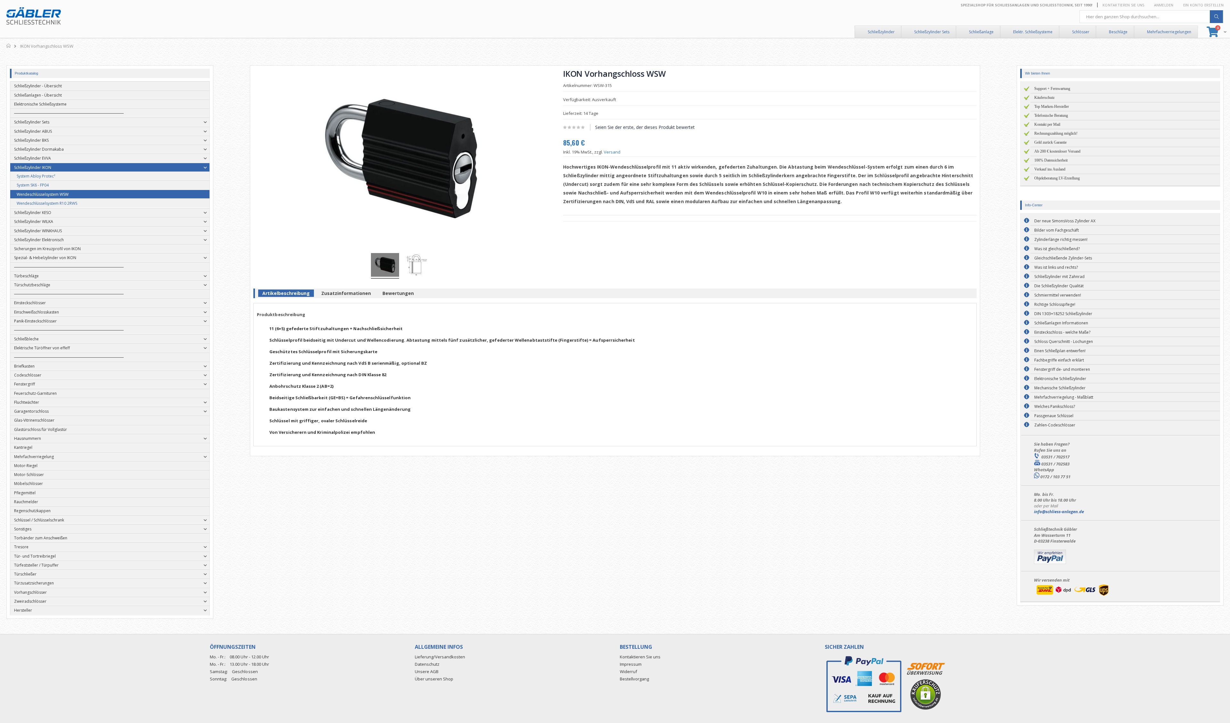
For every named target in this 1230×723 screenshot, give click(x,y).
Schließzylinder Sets (931, 32)
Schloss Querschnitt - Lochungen (1063, 341)
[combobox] (1151, 16)
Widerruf (628, 671)
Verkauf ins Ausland (1049, 169)
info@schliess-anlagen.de (1059, 511)
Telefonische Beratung (1051, 115)
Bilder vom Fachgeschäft (1056, 230)
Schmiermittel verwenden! (1057, 295)
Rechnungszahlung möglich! (1056, 133)
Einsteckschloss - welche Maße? (1062, 332)
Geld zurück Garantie (1050, 142)
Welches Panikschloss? (1054, 406)
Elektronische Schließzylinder (1060, 378)
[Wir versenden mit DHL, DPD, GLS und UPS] (1072, 596)
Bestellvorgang (634, 679)
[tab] (286, 294)
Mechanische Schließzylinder (1060, 388)
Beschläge (1118, 32)
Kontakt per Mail (1047, 124)
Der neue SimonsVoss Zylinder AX (1064, 221)
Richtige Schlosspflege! (1054, 304)
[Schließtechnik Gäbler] (33, 16)
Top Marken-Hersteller (1051, 106)
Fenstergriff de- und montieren (1062, 369)
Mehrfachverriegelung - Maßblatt (1063, 397)
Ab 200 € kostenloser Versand (1057, 151)
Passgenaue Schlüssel (1053, 415)
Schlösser (1080, 32)
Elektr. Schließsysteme (1033, 32)
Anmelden (1164, 5)
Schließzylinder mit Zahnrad (1059, 276)
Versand (612, 152)
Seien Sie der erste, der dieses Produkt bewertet (645, 127)
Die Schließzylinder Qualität (1059, 286)
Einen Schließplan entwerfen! (1060, 351)
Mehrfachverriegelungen (1169, 32)
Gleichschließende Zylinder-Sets (1063, 258)
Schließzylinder (881, 32)
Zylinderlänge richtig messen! (1060, 239)
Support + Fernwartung (1052, 88)
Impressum (631, 664)
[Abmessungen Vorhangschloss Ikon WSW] (417, 266)
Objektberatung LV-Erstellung (1057, 178)
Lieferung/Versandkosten (440, 657)
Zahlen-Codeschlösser (1054, 425)
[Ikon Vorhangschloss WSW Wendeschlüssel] (385, 266)
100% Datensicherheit (1051, 160)
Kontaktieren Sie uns (1123, 5)
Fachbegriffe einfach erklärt (1059, 360)
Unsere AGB (427, 671)
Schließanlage (981, 32)
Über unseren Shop (434, 679)
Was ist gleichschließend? (1057, 248)
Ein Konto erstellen (1203, 5)
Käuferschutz (1044, 97)
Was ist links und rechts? (1056, 267)
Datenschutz (427, 664)
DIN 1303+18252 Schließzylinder (1063, 313)
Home (8, 46)
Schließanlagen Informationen (1061, 323)
